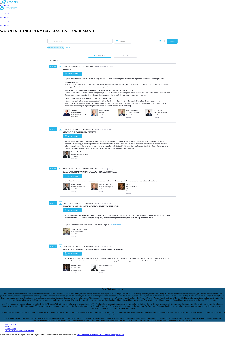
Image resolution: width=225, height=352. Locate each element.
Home (7, 13)
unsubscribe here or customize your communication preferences (100, 335)
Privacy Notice (10, 324)
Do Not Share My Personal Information (19, 331)
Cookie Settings (10, 329)
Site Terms (9, 327)
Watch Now (4, 5)
